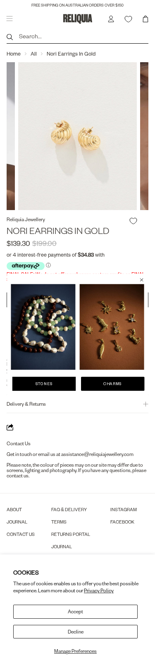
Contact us (21, 534)
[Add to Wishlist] (133, 221)
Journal (17, 522)
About (14, 509)
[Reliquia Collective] (78, 18)
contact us (18, 475)
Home (14, 53)
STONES (44, 383)
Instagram (123, 509)
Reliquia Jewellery (26, 219)
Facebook (122, 522)
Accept (75, 611)
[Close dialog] (141, 279)
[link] (43, 326)
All (34, 53)
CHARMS (112, 383)
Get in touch (19, 454)
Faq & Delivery (69, 509)
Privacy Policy (99, 590)
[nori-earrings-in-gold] (77, 136)
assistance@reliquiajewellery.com (97, 454)
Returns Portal (70, 534)
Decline (75, 632)
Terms (59, 522)
